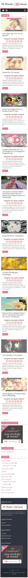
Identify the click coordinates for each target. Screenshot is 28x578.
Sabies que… (5, 476)
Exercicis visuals (6, 469)
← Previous (5, 420)
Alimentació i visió (8, 481)
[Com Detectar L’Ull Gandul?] (14, 340)
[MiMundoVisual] (14, 505)
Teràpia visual (5, 487)
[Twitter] (7, 41)
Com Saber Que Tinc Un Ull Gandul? (12, 35)
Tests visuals (5, 490)
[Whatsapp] (15, 41)
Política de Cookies (5, 538)
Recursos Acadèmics (7, 452)
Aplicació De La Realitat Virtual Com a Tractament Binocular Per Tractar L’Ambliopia (13, 315)
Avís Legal (3, 533)
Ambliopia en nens (8, 466)
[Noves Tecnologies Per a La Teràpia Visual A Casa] (14, 94)
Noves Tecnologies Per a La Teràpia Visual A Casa (12, 110)
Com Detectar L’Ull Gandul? (12, 355)
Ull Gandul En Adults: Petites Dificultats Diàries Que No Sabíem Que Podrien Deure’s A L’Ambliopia (13, 194)
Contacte (3, 522)
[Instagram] (10, 41)
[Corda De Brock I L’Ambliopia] (14, 221)
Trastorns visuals (6, 492)
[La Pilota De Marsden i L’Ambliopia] (14, 258)
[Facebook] (18, 41)
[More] (21, 41)
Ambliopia (4, 461)
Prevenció (6, 484)
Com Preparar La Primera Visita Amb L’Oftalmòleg (13, 394)
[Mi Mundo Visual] (3, 10)
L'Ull (2, 471)
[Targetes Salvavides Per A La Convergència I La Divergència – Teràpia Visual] (14, 135)
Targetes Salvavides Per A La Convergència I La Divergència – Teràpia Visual (14, 151)
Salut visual (4, 479)
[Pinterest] (12, 41)
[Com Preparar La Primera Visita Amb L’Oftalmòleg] (14, 379)
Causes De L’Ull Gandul (10, 72)
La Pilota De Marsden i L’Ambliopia (10, 273)
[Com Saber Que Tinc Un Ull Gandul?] (14, 19)
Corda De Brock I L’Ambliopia (13, 236)
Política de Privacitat (6, 536)
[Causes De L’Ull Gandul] (14, 57)
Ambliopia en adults (9, 463)
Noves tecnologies (6, 474)
